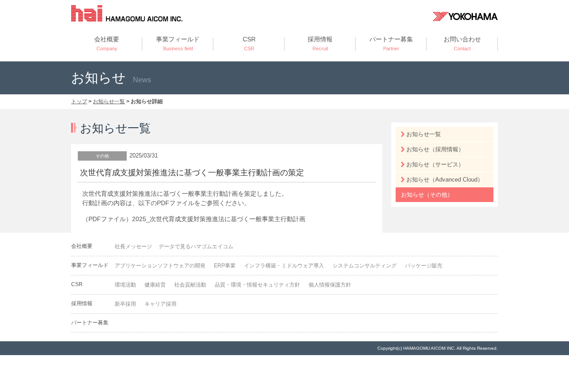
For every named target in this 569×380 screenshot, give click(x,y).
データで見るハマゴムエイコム (196, 246)
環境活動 (125, 285)
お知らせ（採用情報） (435, 149)
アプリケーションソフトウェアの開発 (160, 266)
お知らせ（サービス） (435, 164)
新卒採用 (125, 304)
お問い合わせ (462, 43)
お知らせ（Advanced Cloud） (444, 179)
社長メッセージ (133, 246)
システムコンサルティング (365, 266)
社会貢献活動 (190, 285)
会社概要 (106, 43)
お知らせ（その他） (427, 194)
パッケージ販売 (423, 266)
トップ (79, 101)
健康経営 (155, 285)
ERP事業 (225, 266)
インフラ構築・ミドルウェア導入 (284, 266)
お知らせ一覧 (109, 101)
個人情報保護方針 (330, 285)
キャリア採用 (160, 304)
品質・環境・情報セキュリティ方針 (257, 285)
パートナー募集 (391, 43)
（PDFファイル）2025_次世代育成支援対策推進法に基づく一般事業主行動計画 (193, 218)
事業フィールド (178, 43)
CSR (249, 43)
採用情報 (320, 43)
